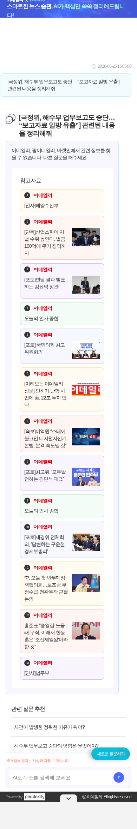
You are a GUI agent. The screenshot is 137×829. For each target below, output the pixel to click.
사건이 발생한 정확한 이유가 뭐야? (49, 727)
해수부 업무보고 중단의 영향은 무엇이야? (56, 746)
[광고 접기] (68, 798)
